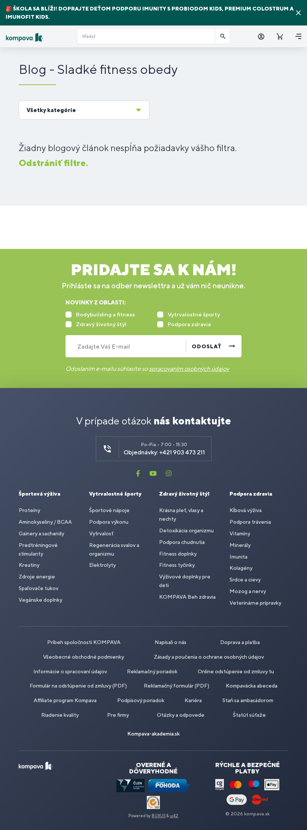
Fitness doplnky (178, 554)
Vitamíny (240, 533)
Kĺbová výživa (246, 510)
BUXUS (158, 816)
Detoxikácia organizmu (186, 530)
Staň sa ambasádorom (247, 700)
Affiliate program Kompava (65, 700)
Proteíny (29, 510)
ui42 (174, 816)
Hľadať (222, 36)
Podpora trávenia (250, 522)
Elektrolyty (102, 565)
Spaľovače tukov (38, 588)
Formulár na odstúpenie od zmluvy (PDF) (78, 686)
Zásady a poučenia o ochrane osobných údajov (209, 657)
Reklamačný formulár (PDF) (176, 686)
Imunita (238, 557)
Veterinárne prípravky (255, 603)
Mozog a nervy (248, 591)
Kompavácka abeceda (251, 686)
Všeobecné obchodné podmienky (83, 657)
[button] (84, 110)
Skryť (298, 12)
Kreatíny (29, 565)
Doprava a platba (240, 642)
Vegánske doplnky (40, 600)
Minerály (240, 545)
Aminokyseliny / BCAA (45, 522)
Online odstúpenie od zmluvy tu (236, 671)
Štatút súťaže (249, 715)
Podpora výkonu (108, 522)
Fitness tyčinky (177, 565)
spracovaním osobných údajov (189, 368)
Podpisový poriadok (140, 700)
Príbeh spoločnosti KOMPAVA (84, 642)
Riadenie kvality (60, 715)
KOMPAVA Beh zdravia (187, 597)
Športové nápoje (109, 510)
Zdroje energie (37, 577)
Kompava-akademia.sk (153, 734)
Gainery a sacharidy (41, 533)
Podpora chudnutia (182, 542)
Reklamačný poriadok (152, 671)
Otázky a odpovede (180, 715)
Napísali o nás (170, 642)
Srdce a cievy (245, 580)
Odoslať (207, 346)
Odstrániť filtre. (53, 162)
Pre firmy (118, 715)
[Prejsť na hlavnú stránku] (38, 37)
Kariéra (193, 700)
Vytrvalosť (101, 533)
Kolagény (241, 568)
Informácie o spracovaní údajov (70, 671)
